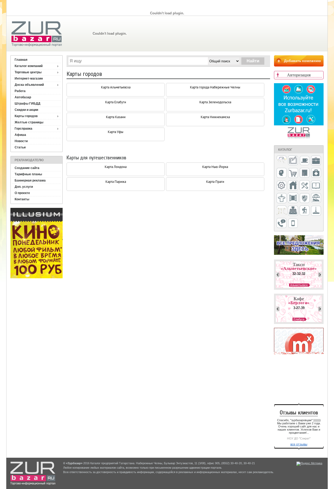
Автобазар (23, 97)
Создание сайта (27, 168)
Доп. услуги (24, 187)
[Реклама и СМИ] (281, 210)
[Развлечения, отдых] (316, 198)
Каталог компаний (29, 66)
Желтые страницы (29, 122)
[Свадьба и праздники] (293, 211)
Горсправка (23, 128)
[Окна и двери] (293, 198)
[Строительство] (316, 211)
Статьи (20, 147)
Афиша (20, 135)
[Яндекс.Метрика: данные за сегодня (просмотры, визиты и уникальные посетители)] (309, 464)
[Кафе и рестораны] (304, 161)
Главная (21, 60)
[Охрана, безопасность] (304, 198)
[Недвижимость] (293, 185)
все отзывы (298, 444)
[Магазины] (293, 173)
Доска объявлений (29, 85)
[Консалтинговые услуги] (316, 160)
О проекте (22, 193)
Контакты (22, 199)
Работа (20, 91)
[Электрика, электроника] (293, 223)
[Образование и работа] (316, 185)
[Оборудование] (304, 185)
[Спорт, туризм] (304, 211)
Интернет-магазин (29, 78)
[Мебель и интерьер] (304, 173)
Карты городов (26, 116)
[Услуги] (281, 223)
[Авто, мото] (281, 161)
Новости (21, 141)
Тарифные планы (28, 174)
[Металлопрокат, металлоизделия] (281, 185)
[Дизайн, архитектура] (293, 160)
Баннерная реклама (30, 180)
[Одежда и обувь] (281, 198)
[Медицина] (316, 173)
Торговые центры (28, 72)
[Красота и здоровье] (281, 173)
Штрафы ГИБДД (27, 103)
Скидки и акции (26, 110)
